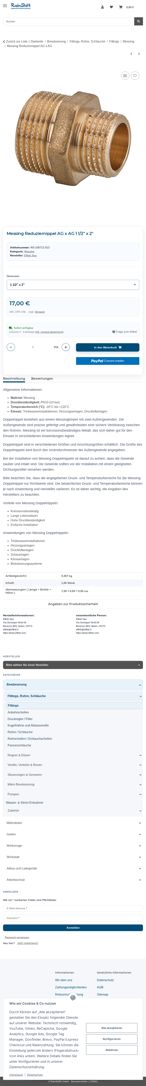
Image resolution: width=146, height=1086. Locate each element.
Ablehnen (112, 1049)
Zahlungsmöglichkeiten (71, 987)
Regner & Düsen (19, 755)
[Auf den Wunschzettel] (135, 75)
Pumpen (13, 794)
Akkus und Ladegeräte (22, 868)
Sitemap (102, 994)
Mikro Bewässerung (21, 784)
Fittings (13, 705)
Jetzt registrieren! (27, 943)
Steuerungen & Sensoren (25, 774)
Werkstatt (13, 857)
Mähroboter (14, 823)
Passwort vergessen (17, 937)
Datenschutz (35, 1074)
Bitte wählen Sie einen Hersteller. (27, 664)
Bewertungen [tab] (42, 378)
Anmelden (73, 927)
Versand (40, 311)
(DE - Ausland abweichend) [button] (49, 332)
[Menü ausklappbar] (5, 4)
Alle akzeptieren (111, 1027)
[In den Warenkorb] (6, 66)
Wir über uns (63, 980)
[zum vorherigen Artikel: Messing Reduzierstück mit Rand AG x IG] (131, 54)
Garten (11, 834)
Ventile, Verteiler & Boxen (25, 764)
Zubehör (13, 810)
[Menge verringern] (11, 347)
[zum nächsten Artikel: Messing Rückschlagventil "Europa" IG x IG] (139, 54)
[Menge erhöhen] (66, 347)
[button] (102, 7)
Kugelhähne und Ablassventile (28, 725)
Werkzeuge (14, 845)
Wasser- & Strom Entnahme (24, 802)
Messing (29, 251)
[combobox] (73, 285)
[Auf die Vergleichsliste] (125, 75)
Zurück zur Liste (17, 41)
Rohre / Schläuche (20, 732)
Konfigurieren (112, 1038)
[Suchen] (138, 21)
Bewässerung (17, 684)
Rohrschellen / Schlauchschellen (30, 738)
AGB (100, 987)
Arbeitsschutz (16, 879)
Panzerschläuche (19, 745)
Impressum (16, 1074)
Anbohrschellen (18, 712)
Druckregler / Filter (20, 719)
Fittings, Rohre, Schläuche (27, 696)
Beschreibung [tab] (14, 378)
